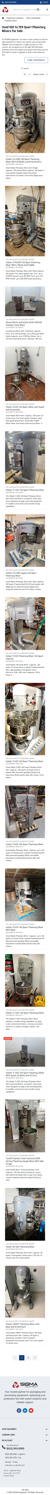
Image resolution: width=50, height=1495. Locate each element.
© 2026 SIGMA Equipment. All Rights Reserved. (25, 1492)
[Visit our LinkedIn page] (25, 1410)
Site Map (25, 1490)
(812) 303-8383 (15, 1448)
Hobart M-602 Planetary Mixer (20, 1246)
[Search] (38, 10)
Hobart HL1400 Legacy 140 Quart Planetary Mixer (21, 574)
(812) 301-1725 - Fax (13, 1458)
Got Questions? (13, 1445)
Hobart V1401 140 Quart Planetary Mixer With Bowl (24, 929)
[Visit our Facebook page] (19, 1410)
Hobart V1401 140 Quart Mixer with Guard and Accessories (25, 408)
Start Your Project (36, 60)
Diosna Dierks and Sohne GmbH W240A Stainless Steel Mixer (24, 324)
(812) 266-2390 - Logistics (15, 1454)
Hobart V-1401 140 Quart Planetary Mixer (25, 490)
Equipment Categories (15, 18)
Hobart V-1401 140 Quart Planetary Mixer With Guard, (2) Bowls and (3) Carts (25, 1074)
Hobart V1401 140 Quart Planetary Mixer (24, 761)
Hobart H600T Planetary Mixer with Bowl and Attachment (22, 1325)
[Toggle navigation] (46, 9)
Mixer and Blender (33, 18)
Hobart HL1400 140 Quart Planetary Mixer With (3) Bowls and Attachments (23, 160)
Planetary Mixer (11, 21)
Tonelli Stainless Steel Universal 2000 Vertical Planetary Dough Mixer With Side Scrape (24, 1161)
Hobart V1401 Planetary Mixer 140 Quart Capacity (24, 657)
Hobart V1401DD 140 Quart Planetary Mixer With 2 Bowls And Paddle (23, 264)
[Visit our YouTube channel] (31, 1410)
